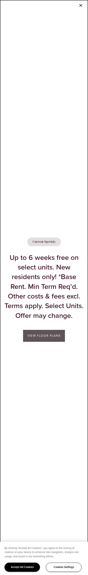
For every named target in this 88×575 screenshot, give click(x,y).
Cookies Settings (64, 567)
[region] (44, 558)
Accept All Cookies (22, 567)
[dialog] (44, 287)
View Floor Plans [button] (44, 335)
